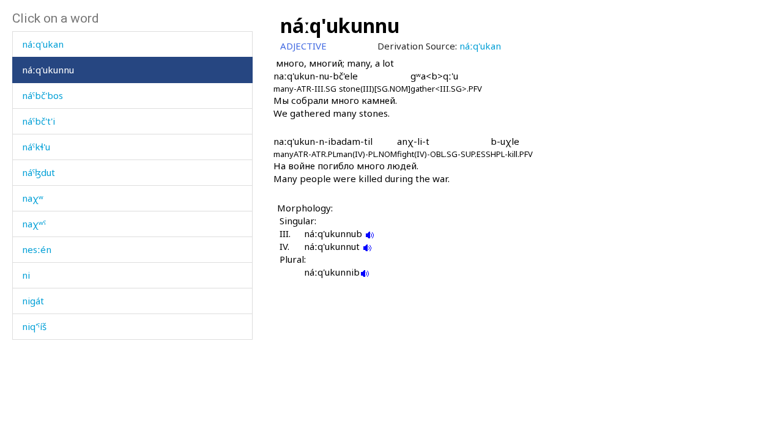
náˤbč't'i (38, 121)
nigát (33, 301)
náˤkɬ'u (36, 147)
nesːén (36, 249)
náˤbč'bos (42, 95)
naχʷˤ (34, 224)
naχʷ (32, 198)
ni (26, 275)
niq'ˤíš (34, 326)
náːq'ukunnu (48, 70)
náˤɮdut (38, 172)
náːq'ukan (43, 44)
